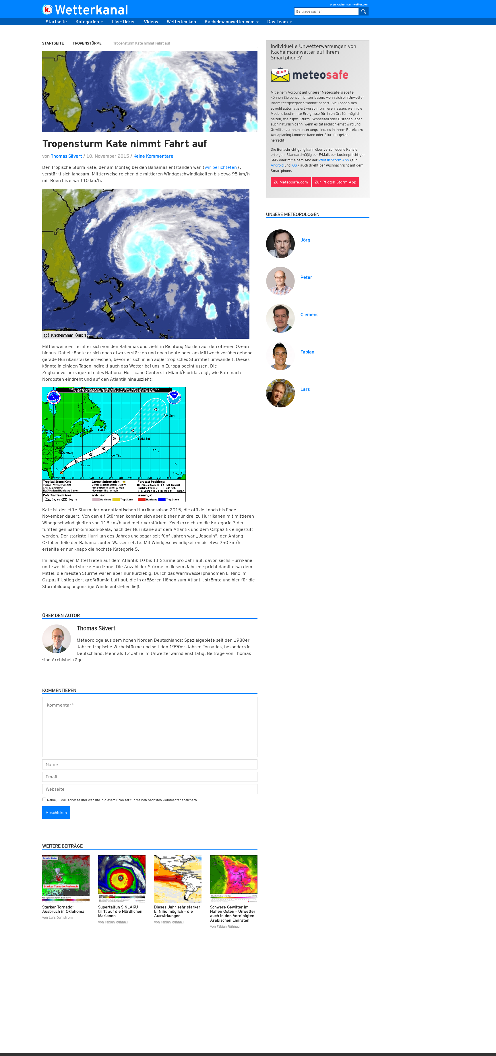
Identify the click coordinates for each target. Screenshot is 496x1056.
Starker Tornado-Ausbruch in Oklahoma (63, 909)
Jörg (305, 240)
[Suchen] (364, 11)
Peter (306, 277)
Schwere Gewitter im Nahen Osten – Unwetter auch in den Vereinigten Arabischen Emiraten (232, 913)
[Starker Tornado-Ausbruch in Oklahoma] (66, 879)
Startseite (56, 21)
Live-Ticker (123, 21)
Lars (305, 389)
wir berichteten (221, 167)
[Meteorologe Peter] (280, 280)
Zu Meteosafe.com (291, 182)
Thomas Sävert (66, 156)
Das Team (278, 21)
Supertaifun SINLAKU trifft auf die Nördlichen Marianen (120, 911)
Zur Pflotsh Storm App (335, 182)
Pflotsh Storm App (333, 160)
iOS (294, 165)
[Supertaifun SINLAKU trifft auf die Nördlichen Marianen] (122, 879)
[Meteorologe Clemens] (280, 318)
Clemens (309, 314)
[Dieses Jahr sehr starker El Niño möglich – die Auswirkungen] (178, 879)
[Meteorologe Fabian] (280, 355)
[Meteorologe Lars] (280, 392)
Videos (151, 21)
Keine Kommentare (153, 156)
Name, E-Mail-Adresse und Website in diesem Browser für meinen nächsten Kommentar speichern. (122, 800)
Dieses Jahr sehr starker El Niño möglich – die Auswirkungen (177, 911)
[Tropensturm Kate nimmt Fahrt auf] (149, 91)
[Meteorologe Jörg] (280, 243)
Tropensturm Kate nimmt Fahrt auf (124, 143)
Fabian (307, 352)
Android (277, 165)
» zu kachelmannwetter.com (349, 4)
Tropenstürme (87, 43)
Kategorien (87, 21)
